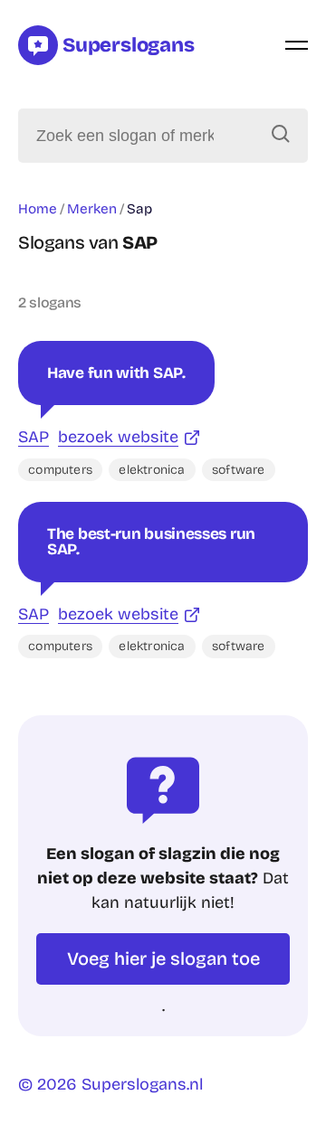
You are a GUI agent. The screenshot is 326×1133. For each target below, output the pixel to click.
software (238, 469)
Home (37, 209)
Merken (92, 209)
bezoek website (118, 437)
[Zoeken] (281, 136)
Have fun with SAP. (116, 373)
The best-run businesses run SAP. (151, 541)
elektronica (152, 469)
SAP (33, 437)
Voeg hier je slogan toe (163, 958)
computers (60, 469)
